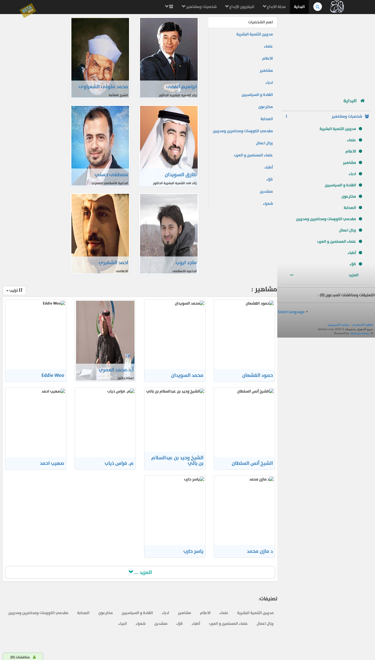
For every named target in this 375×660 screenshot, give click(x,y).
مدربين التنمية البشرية (338, 129)
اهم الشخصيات (260, 22)
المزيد (354, 275)
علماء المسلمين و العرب (336, 241)
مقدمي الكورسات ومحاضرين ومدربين (326, 219)
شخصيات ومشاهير (201, 7)
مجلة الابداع (276, 7)
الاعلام (350, 151)
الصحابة (350, 208)
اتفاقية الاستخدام (362, 324)
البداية (299, 7)
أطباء (352, 253)
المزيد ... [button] (142, 572)
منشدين (266, 191)
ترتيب (14, 290)
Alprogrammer (360, 333)
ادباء (352, 174)
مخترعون (349, 196)
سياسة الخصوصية (338, 324)
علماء (351, 140)
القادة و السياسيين (340, 185)
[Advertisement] (326, 53)
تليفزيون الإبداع (241, 7)
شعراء (268, 203)
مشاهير (349, 162)
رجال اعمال (347, 230)
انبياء (122, 623)
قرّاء (352, 264)
